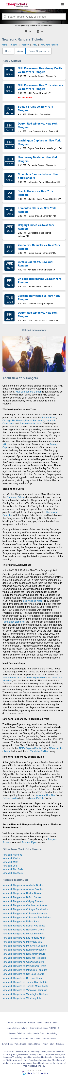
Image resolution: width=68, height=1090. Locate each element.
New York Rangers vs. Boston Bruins (21, 893)
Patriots (40, 798)
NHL (4, 444)
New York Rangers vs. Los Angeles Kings (24, 937)
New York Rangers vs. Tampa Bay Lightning (25, 982)
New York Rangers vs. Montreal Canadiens (24, 945)
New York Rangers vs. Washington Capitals (25, 994)
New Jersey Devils (12, 677)
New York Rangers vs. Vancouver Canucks (24, 990)
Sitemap (60, 1043)
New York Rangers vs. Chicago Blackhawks (25, 909)
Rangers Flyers (30, 842)
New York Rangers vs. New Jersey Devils (23, 953)
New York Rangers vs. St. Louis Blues (22, 978)
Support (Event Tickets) (17, 1027)
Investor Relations (17, 1033)
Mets (36, 751)
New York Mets (10, 861)
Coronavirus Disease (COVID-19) (44, 1027)
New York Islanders (12, 872)
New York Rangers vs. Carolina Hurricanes (24, 905)
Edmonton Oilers (15, 497)
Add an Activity (49, 1038)
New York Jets (9, 865)
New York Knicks (11, 858)
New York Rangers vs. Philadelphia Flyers (24, 965)
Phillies (44, 751)
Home (8, 51)
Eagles (29, 748)
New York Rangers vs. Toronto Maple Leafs (25, 986)
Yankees (40, 795)
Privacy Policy (48, 1043)
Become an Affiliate (19, 1038)
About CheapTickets (17, 1022)
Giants (37, 748)
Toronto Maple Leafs (30, 423)
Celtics (5, 798)
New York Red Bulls (12, 869)
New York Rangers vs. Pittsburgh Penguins (24, 969)
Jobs (29, 1033)
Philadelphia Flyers (37, 677)
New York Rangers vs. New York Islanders (24, 957)
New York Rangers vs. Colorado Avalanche (24, 913)
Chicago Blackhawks (13, 420)
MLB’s (30, 751)
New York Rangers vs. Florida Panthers (23, 933)
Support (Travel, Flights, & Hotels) (43, 1022)
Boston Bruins (49, 417)
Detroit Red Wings (34, 420)
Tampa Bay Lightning (13, 621)
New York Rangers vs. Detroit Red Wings (23, 925)
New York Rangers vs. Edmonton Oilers (23, 929)
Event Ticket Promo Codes (14, 1043)
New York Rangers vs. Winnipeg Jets (21, 998)
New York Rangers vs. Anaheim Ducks (22, 885)
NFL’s (22, 748)
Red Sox (50, 795)
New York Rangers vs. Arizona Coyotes (22, 889)
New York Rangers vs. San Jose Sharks (23, 973)
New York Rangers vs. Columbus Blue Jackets (26, 917)
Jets (32, 798)
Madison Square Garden (29, 391)
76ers (7, 751)
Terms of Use (34, 1043)
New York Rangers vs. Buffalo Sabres (21, 897)
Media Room (39, 1033)
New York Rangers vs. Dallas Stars (20, 921)
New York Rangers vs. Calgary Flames (22, 901)
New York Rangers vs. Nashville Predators (24, 949)
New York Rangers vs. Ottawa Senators (23, 961)
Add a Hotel (35, 1038)
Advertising (52, 1033)
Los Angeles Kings (32, 600)
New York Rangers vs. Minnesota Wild (22, 941)
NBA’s (52, 748)
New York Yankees (12, 854)
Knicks (59, 748)
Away (20, 51)
